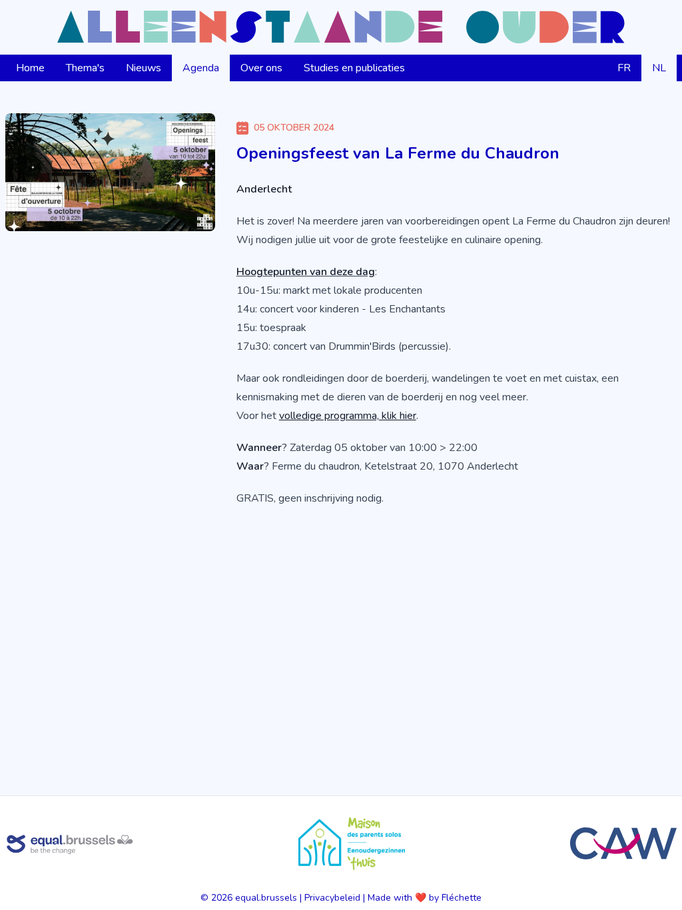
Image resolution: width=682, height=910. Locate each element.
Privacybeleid (332, 897)
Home (30, 68)
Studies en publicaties (354, 68)
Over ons (261, 68)
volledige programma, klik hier (347, 415)
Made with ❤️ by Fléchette (425, 897)
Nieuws (143, 68)
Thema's (85, 68)
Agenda (200, 68)
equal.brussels (266, 897)
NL (659, 68)
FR (624, 68)
